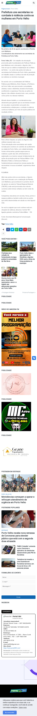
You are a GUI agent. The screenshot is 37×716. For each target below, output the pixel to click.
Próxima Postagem (28, 292)
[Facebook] (8, 229)
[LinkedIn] (21, 229)
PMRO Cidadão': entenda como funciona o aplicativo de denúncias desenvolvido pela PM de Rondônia (26, 550)
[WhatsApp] (16, 229)
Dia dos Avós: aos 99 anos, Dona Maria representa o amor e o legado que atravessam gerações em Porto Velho (9, 283)
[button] (2, 3)
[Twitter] (12, 229)
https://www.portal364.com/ (11, 648)
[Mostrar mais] (3, 233)
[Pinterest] (25, 229)
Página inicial (5, 8)
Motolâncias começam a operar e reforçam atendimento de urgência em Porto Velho (17, 500)
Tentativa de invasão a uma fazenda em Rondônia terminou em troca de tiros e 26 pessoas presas (25, 563)
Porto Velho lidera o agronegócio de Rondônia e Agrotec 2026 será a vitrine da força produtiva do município (27, 258)
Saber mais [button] (23, 707)
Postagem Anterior (8, 292)
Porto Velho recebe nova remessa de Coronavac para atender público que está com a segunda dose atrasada (18, 537)
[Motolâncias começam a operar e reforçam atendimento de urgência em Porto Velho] (18, 483)
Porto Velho (14, 8)
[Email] (29, 229)
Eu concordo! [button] (9, 712)
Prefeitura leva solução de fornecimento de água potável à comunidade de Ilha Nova (9, 257)
